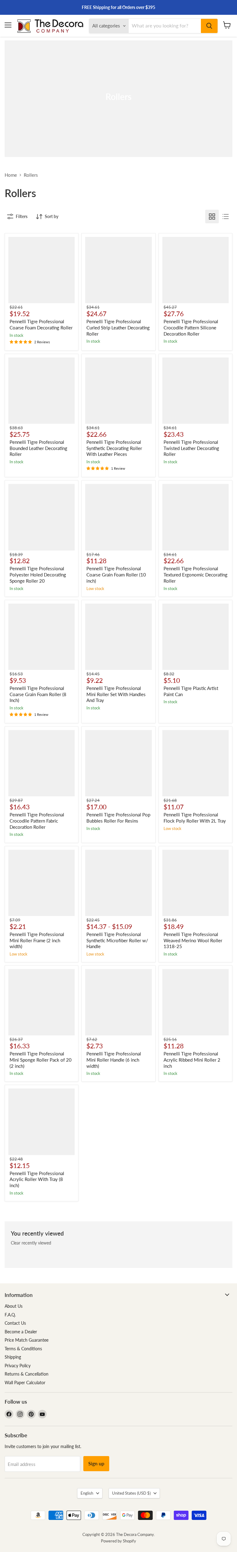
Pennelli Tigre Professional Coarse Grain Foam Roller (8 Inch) (38, 694)
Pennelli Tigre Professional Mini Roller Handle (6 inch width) (113, 1059)
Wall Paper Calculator (25, 1382)
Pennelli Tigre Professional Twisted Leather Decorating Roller (191, 448)
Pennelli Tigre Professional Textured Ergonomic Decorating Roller (195, 574)
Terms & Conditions (23, 1348)
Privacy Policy (18, 1365)
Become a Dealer (21, 1331)
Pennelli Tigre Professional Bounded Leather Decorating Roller (38, 448)
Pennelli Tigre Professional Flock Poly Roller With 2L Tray (195, 817)
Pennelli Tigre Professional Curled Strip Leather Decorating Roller (118, 327)
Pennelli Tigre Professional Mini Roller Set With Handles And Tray (116, 694)
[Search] (209, 26)
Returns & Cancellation (26, 1374)
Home (11, 175)
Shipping (13, 1357)
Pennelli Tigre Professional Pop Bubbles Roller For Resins (118, 817)
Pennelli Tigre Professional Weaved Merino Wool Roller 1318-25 (193, 940)
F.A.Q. (10, 1314)
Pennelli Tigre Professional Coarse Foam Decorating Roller (41, 324)
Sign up (96, 1463)
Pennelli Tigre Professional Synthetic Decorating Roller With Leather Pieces (114, 448)
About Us (14, 1306)
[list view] (225, 216)
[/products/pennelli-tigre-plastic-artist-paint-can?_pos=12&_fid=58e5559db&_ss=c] (195, 637)
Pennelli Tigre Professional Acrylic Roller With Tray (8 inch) (37, 1179)
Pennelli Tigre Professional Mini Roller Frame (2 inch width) (37, 940)
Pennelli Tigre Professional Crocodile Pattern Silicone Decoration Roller (191, 327)
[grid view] (212, 216)
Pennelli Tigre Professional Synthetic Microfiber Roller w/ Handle (117, 940)
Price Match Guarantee (26, 1340)
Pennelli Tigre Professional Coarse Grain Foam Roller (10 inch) (116, 574)
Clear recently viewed (31, 1242)
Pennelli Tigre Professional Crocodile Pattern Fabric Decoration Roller (37, 820)
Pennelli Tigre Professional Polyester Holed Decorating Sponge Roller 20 (38, 574)
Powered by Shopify (118, 1540)
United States (131, 1493)
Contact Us (15, 1323)
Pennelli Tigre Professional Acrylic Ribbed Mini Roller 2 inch (192, 1059)
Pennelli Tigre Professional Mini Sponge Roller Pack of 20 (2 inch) (41, 1059)
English (87, 1493)
